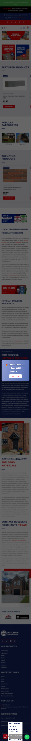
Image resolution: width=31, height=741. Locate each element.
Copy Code (15, 376)
